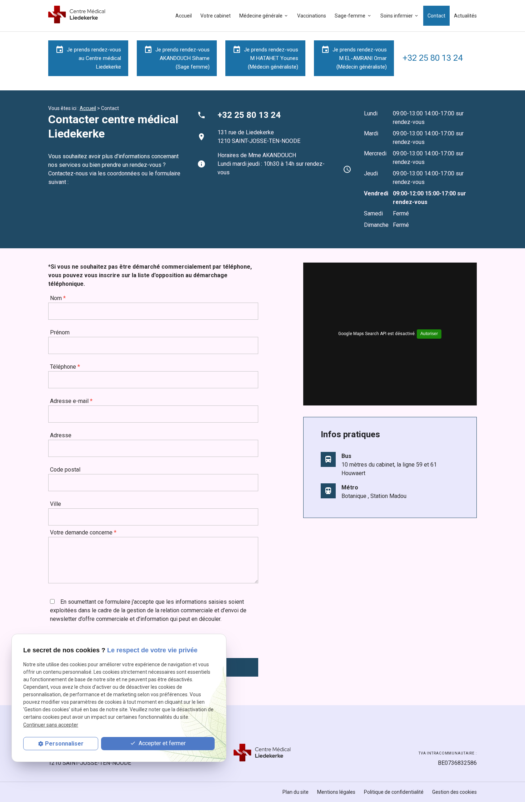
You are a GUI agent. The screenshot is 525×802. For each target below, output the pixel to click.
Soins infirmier (396, 16)
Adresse (60, 435)
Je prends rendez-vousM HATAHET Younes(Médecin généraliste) (265, 57)
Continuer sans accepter (50, 724)
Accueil (183, 16)
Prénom (60, 332)
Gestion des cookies (454, 792)
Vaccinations (311, 16)
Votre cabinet (215, 16)
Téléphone (65, 366)
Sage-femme (350, 16)
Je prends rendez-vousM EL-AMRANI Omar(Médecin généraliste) (354, 57)
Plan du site (295, 792)
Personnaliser (64, 743)
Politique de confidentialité (394, 792)
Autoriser (429, 333)
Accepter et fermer (161, 743)
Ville (55, 503)
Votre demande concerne (83, 532)
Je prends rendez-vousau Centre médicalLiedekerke (88, 57)
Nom (58, 298)
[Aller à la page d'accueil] (77, 18)
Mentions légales (336, 792)
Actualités (465, 16)
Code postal (65, 469)
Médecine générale (260, 16)
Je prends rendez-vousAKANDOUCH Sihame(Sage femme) (177, 57)
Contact (436, 16)
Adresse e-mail (71, 401)
